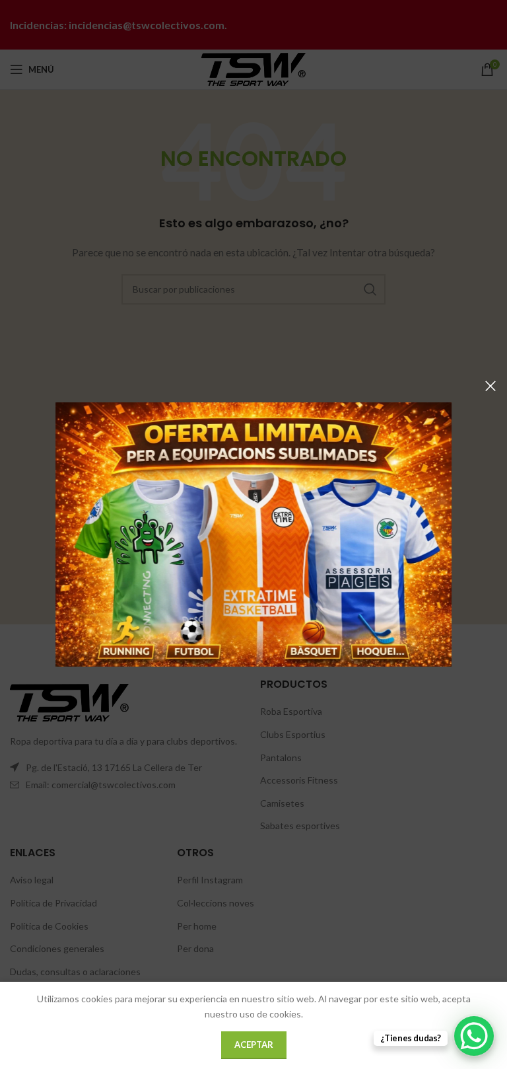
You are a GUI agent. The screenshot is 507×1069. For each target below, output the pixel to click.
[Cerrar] (490, 385)
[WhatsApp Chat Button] (474, 1036)
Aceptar (253, 1044)
